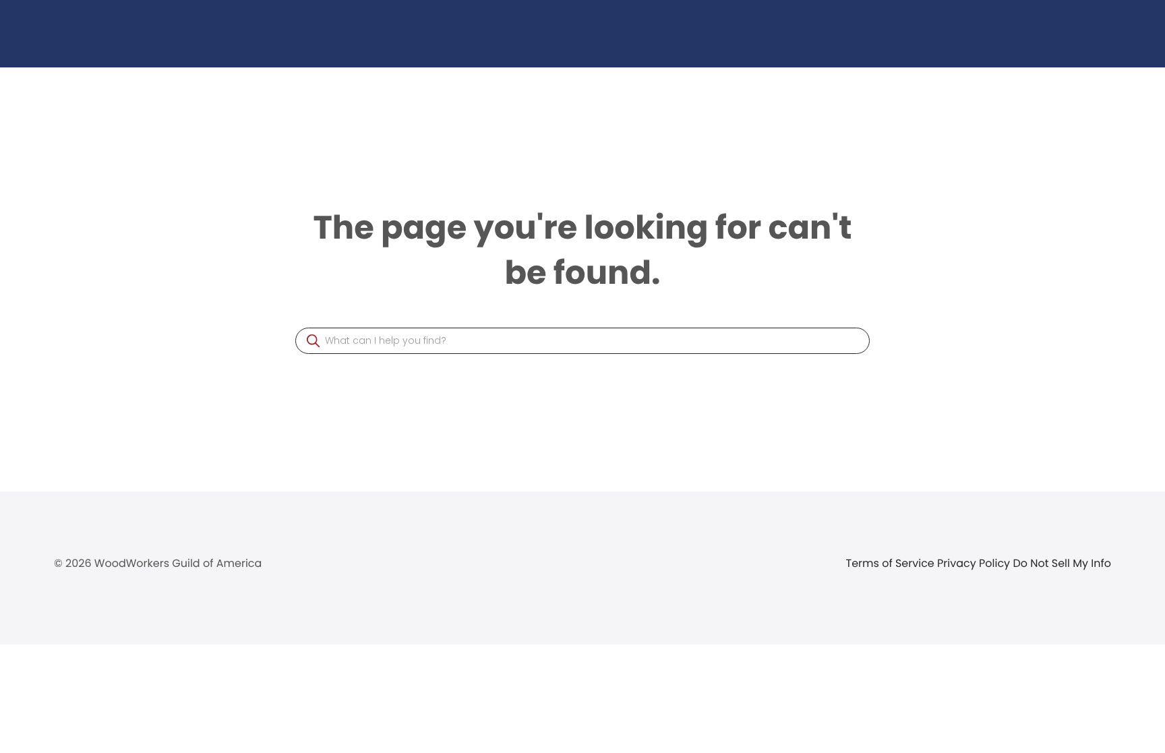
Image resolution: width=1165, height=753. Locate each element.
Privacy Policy (975, 563)
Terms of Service (892, 563)
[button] (313, 341)
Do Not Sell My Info (1062, 563)
